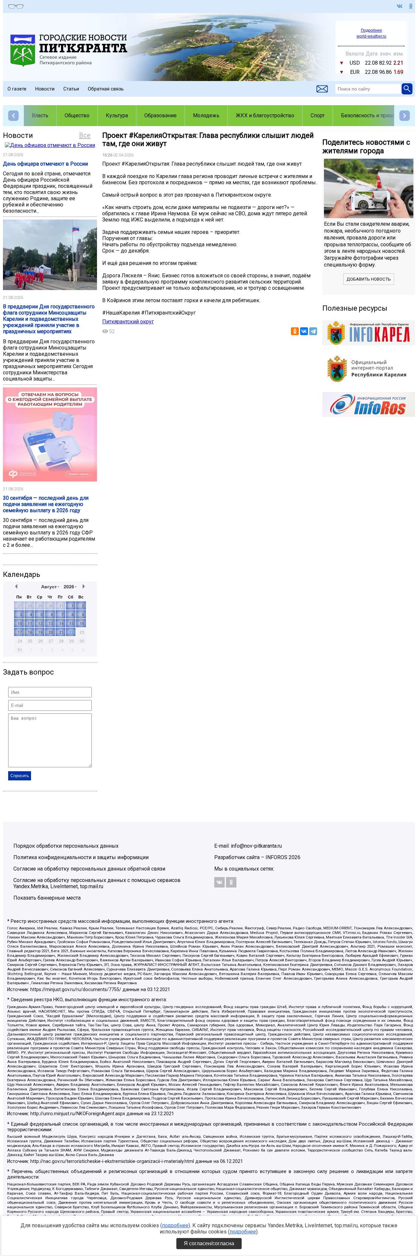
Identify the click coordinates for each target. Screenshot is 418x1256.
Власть (40, 115)
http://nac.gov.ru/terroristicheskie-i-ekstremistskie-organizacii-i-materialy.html (112, 1161)
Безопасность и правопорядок (378, 115)
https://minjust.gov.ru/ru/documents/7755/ (75, 989)
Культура (117, 115)
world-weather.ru (371, 36)
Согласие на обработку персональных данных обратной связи (89, 869)
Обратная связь (106, 89)
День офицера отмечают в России (45, 164)
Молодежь (206, 115)
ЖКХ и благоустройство (265, 115)
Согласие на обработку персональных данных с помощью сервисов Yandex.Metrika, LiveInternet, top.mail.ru (97, 883)
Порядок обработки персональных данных (66, 846)
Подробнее (371, 30)
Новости (45, 89)
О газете (17, 89)
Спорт (318, 115)
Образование (160, 115)
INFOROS (276, 857)
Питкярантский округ (128, 321)
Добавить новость (368, 279)
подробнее (175, 1225)
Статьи (71, 89)
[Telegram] (313, 331)
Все (84, 135)
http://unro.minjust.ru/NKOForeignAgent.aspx (77, 1114)
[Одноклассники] (295, 331)
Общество (77, 115)
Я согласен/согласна (209, 1243)
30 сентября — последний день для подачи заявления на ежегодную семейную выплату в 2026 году (45, 504)
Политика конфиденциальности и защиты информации (81, 857)
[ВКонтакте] (304, 331)
